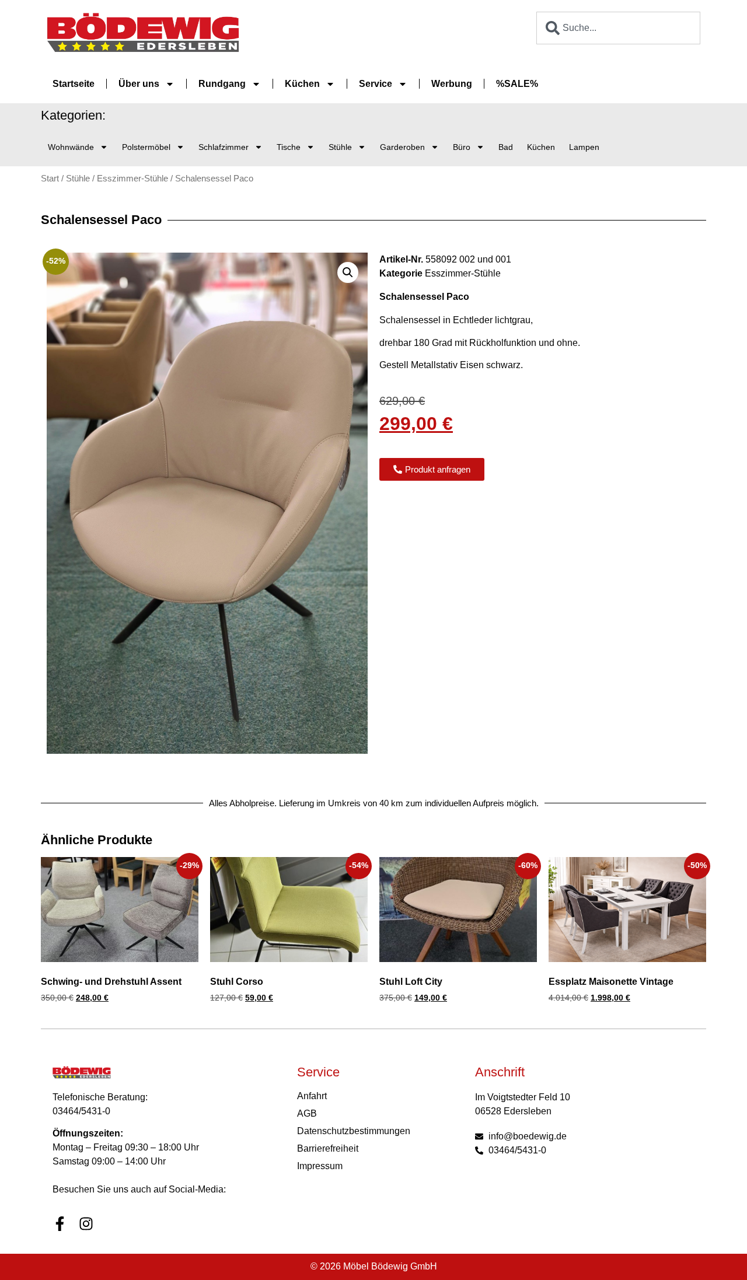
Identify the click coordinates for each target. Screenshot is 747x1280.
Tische (289, 147)
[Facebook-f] (60, 1223)
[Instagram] (86, 1223)
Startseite (74, 84)
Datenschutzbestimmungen (353, 1131)
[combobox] (618, 28)
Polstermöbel (146, 147)
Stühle (340, 147)
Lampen (584, 147)
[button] (347, 272)
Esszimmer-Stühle (132, 178)
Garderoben (402, 147)
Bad (505, 147)
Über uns (138, 84)
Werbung (451, 84)
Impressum (320, 1166)
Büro (461, 147)
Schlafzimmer (223, 147)
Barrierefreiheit (327, 1148)
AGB (307, 1113)
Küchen (302, 84)
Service (375, 84)
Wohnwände (71, 147)
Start (50, 178)
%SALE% (517, 84)
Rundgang (222, 84)
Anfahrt (312, 1096)
